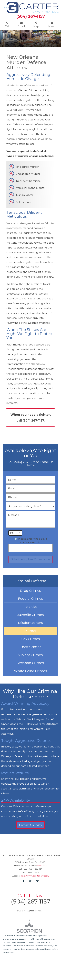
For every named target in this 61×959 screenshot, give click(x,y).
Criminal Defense (30, 581)
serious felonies (44, 223)
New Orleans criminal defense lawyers (30, 124)
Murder (30, 631)
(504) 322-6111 (33, 872)
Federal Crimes (30, 598)
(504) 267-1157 (30, 16)
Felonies (30, 607)
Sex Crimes (30, 639)
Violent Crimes (30, 655)
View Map (42, 865)
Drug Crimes (30, 591)
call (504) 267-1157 (30, 420)
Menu (51, 26)
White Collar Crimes (30, 671)
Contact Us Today (30, 825)
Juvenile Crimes (30, 615)
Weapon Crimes (30, 663)
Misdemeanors (30, 623)
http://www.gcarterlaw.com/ (35, 875)
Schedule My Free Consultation (30, 559)
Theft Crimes (30, 647)
